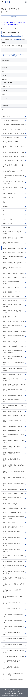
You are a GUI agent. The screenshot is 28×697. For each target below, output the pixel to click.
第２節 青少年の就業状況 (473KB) (13, 277)
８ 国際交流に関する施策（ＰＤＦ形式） (13, 188)
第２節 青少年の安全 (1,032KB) (13, 252)
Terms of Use (16, 689)
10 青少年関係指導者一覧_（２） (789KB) (13, 609)
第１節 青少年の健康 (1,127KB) (13, 248)
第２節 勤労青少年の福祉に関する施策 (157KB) (15, 472)
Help (22, 689)
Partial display (17, 39)
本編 (4, 202)
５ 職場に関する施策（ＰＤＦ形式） (13, 171)
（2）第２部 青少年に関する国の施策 (13, 124)
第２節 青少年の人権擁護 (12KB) (13, 493)
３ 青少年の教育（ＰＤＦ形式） (12, 137)
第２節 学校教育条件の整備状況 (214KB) (13, 268)
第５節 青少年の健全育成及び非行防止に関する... (13, 336)
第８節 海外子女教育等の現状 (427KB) (12, 459)
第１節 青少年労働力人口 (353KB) (13, 273)
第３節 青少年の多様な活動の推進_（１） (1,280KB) (13, 351)
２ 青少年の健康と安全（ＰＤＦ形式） (13, 133)
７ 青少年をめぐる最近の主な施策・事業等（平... (13, 584)
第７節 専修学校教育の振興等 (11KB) (12, 453)
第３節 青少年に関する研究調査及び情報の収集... (13, 326)
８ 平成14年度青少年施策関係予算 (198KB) (13, 590)
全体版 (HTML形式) (8, 197)
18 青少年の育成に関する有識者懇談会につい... (13, 680)
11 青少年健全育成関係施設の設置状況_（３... (14, 627)
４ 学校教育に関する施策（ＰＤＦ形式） (13, 165)
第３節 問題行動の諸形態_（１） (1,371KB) (13, 305)
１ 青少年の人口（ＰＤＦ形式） (12, 129)
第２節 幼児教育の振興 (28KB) (12, 426)
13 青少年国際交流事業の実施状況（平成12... (13, 639)
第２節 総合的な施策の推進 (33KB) (13, 321)
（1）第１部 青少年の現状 (10, 120)
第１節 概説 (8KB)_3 (10, 522)
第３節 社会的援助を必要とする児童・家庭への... (13, 406)
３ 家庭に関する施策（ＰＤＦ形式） (13, 160)
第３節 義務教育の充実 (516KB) (13, 430)
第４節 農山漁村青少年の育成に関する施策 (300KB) (13, 484)
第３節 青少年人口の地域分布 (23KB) (12, 243)
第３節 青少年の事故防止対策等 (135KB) (13, 498)
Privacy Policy (20, 691)
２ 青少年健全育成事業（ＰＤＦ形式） (13, 156)
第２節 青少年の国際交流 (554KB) (13, 527)
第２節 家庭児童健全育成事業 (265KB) (12, 400)
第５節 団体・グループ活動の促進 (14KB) (13, 369)
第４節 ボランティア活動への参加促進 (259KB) (15, 363)
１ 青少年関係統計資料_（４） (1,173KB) (12, 550)
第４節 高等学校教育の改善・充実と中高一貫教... (13, 435)
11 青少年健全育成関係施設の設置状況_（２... (14, 621)
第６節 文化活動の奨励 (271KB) (13, 374)
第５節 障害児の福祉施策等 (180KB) (14, 416)
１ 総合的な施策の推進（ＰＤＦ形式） (13, 152)
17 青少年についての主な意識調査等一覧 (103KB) (13, 674)
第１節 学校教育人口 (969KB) (12, 262)
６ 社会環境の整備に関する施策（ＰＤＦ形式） (13, 176)
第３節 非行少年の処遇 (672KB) (13, 512)
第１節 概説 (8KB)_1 (10, 341)
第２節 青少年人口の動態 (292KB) (13, 238)
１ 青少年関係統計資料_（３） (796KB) (12, 544)
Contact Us (7, 693)
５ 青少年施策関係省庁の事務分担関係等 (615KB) (13, 572)
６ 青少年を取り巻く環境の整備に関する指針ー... (13, 578)
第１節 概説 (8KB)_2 (10, 504)
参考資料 (5, 206)
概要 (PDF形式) (7, 116)
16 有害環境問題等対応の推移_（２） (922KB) (14, 667)
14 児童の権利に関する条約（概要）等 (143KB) (15, 651)
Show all (23, 39)
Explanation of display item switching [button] (11, 36)
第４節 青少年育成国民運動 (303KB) (14, 331)
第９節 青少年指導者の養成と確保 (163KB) (13, 390)
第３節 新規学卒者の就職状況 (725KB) (12, 282)
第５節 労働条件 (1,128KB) (11, 292)
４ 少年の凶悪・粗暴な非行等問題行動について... (13, 566)
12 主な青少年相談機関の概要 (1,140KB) (12, 633)
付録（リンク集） (7, 219)
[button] (26, 2)
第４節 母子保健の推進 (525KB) (13, 411)
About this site (8, 689)
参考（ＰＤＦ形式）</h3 (9, 193)
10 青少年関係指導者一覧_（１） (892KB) (13, 603)
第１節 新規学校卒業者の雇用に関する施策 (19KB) (13, 465)
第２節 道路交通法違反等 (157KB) (13, 300)
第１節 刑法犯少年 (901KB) (11, 296)
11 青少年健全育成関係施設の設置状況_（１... (14, 615)
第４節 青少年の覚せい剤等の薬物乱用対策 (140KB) (13, 517)
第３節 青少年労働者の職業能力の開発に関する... (13, 478)
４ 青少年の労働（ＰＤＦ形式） (12, 142)
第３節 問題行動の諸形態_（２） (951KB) (13, 311)
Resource (14, 16)
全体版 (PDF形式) (7, 223)
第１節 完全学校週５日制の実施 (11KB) (13, 421)
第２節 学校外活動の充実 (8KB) (13, 346)
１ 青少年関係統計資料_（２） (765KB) (12, 538)
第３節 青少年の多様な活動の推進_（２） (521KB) (13, 357)
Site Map (21, 693)
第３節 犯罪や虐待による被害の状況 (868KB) (14, 257)
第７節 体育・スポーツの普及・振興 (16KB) (14, 379)
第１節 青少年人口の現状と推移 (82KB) (13, 232)
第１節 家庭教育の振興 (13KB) (12, 395)
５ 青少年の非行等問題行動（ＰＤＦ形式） (13, 147)
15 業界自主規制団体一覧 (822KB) (13, 656)
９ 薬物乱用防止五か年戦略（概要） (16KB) (14, 597)
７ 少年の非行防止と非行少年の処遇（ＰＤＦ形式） (13, 182)
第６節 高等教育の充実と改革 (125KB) (12, 447)
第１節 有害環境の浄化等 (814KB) (13, 489)
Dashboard (14, 693)
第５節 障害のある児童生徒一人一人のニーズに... (13, 441)
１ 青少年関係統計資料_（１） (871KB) (12, 532)
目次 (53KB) (6, 227)
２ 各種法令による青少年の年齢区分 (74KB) (14, 556)
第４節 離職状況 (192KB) (11, 287)
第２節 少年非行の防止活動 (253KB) (14, 508)
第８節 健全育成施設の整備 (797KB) (14, 385)
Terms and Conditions (10, 691)
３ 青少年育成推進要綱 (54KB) (12, 561)
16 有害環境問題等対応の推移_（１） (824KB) (14, 661)
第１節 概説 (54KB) (9, 317)
